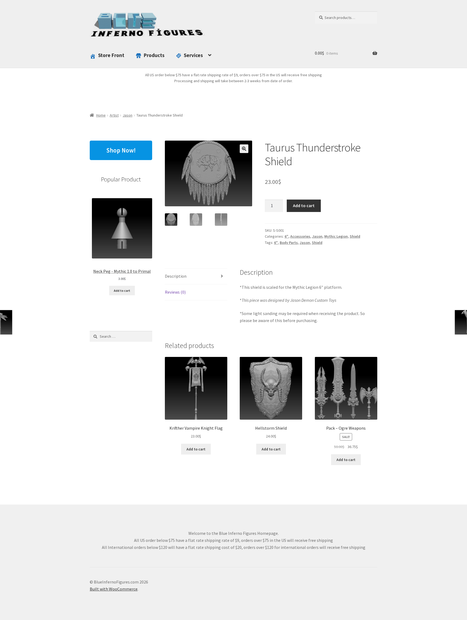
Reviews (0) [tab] (175, 292)
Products (154, 55)
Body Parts (289, 242)
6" (286, 236)
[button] (244, 148)
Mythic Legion (336, 236)
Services (193, 55)
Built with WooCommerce (114, 589)
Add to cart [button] (195, 449)
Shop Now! (121, 150)
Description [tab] (175, 276)
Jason (127, 115)
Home (101, 115)
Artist (114, 115)
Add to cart (304, 205)
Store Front (111, 55)
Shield (355, 236)
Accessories (300, 236)
